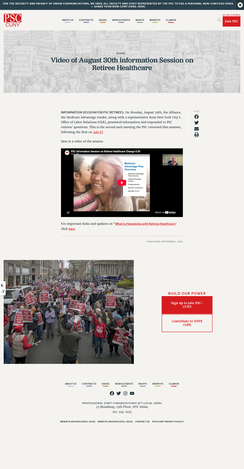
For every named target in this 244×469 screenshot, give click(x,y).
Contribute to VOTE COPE (187, 323)
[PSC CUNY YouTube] (132, 393)
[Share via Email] (196, 128)
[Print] (196, 135)
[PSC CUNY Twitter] (118, 393)
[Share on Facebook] (196, 116)
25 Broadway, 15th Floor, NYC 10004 (122, 407)
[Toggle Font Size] (3, 291)
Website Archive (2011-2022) (115, 421)
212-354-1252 (122, 412)
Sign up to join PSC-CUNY (187, 305)
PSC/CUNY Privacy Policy (168, 421)
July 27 (98, 132)
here (72, 229)
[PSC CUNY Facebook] (112, 393)
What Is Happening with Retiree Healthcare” (146, 224)
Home (121, 53)
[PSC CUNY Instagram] (125, 393)
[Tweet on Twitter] (196, 123)
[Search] (219, 20)
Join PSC (231, 21)
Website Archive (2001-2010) (77, 421)
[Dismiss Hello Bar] (240, 5)
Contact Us (142, 421)
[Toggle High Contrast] (3, 284)
